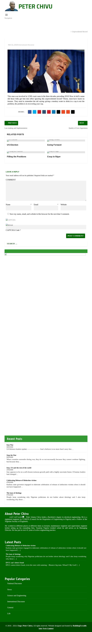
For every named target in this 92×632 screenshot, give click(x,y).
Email (46, 205)
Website (64, 205)
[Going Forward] (66, 140)
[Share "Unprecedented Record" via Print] (72, 111)
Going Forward (54, 145)
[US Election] (26, 140)
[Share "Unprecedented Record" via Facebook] (29, 111)
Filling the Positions (16, 157)
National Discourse (14, 583)
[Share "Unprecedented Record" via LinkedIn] (53, 111)
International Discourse (58, 31)
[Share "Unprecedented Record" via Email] (68, 111)
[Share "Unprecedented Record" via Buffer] (58, 111)
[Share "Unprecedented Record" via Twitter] (34, 111)
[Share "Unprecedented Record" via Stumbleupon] (63, 111)
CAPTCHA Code (12, 230)
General (10, 607)
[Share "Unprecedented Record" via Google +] (39, 111)
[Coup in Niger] (66, 152)
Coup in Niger (54, 157)
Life (8, 613)
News (9, 590)
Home (43, 31)
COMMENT (11, 180)
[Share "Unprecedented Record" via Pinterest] (48, 111)
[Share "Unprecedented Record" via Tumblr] (44, 111)
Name (18, 205)
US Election (12, 145)
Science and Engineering (16, 596)
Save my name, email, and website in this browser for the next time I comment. (39, 214)
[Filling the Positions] (26, 152)
